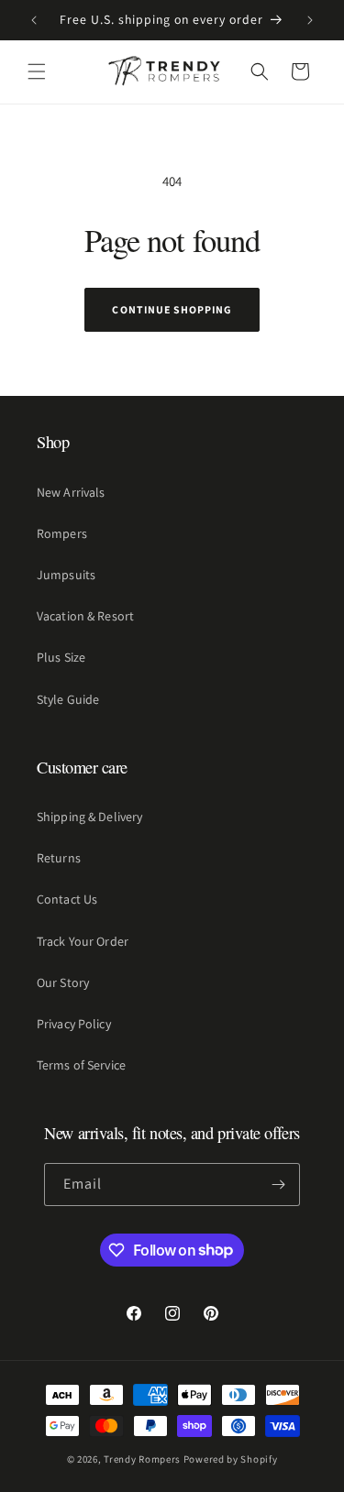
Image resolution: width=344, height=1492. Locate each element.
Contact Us (67, 899)
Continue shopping (171, 309)
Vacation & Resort (85, 616)
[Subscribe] (279, 1184)
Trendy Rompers (142, 1459)
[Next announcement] (310, 20)
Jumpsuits (66, 574)
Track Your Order (82, 941)
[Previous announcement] (34, 20)
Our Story (63, 982)
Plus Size (61, 657)
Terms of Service (81, 1065)
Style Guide (68, 699)
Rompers (62, 533)
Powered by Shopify (230, 1459)
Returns (59, 858)
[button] (37, 71)
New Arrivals (71, 492)
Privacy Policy (74, 1023)
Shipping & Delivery (89, 816)
